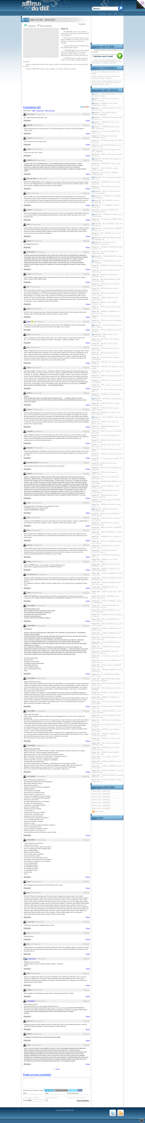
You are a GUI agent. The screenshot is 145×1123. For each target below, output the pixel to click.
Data (33, 110)
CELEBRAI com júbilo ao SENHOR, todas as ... (105, 551)
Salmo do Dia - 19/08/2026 (101, 805)
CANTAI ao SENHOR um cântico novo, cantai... (107, 533)
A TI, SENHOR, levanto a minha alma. (105, 206)
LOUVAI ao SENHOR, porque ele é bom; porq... (106, 716)
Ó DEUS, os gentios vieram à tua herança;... (107, 454)
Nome (24, 1093)
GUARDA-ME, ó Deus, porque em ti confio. (106, 164)
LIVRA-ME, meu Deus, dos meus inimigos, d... (107, 363)
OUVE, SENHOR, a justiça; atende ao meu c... (105, 169)
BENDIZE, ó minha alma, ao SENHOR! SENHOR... (106, 569)
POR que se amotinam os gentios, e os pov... (105, 99)
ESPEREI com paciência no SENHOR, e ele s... (105, 275)
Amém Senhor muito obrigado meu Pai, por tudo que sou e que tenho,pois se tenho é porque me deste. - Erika (106, 82)
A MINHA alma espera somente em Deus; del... (106, 376)
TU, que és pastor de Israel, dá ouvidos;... (106, 459)
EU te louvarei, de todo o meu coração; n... (106, 725)
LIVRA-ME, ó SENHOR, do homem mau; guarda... (105, 734)
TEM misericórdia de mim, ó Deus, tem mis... (105, 353)
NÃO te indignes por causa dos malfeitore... (106, 261)
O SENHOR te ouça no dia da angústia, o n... (106, 183)
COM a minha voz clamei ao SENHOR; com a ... (106, 744)
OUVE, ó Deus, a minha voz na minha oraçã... (106, 385)
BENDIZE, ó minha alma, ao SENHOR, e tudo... (106, 565)
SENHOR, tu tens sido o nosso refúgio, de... (106, 505)
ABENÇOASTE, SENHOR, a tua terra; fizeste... (107, 482)
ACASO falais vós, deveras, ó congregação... (106, 358)
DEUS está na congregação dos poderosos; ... (107, 468)
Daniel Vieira (32, 958)
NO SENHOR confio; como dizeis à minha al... (107, 141)
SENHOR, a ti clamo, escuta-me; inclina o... (106, 739)
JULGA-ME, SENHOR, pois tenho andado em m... (105, 210)
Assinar (25, 1100)
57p (32, 321)
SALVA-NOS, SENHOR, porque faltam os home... (106, 146)
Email (47, 1093)
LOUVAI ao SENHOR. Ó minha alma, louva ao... (107, 762)
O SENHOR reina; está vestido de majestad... (106, 519)
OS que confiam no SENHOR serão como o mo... (106, 666)
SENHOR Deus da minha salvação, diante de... (104, 496)
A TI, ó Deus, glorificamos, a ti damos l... (106, 436)
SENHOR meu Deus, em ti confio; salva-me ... (105, 123)
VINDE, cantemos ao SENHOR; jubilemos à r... (107, 528)
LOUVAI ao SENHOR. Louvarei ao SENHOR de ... (107, 601)
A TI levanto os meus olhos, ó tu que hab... (107, 656)
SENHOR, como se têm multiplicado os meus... (104, 104)
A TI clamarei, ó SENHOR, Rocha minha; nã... (107, 220)
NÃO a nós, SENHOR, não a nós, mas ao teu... (106, 620)
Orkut (110, 14)
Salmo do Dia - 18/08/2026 (101, 808)
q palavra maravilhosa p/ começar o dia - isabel (106, 72)
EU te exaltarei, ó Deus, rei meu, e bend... (105, 757)
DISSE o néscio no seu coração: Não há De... (107, 155)
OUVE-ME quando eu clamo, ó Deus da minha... (107, 109)
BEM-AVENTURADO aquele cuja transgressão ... (106, 238)
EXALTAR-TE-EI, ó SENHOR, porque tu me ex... (107, 229)
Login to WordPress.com (61, 1090)
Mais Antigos (99, 811)
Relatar (88, 120)
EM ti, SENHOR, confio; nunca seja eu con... (107, 418)
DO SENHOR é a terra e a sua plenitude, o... (106, 201)
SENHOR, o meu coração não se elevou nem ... (106, 693)
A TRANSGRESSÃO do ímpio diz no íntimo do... (107, 257)
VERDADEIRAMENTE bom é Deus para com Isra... (106, 427)
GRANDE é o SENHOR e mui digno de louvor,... (106, 312)
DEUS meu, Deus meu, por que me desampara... (106, 192)
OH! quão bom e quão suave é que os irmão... (107, 702)
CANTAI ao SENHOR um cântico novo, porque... (107, 542)
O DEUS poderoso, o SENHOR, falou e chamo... (107, 321)
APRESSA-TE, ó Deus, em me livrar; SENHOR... (106, 413)
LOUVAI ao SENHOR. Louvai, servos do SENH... (106, 611)
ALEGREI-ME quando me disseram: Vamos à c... (105, 652)
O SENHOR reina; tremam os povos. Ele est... (106, 546)
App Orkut (102, 14)
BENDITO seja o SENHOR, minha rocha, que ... (105, 753)
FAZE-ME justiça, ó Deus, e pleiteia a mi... (105, 289)
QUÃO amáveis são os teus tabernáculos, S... (105, 477)
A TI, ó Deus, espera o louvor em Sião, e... (107, 390)
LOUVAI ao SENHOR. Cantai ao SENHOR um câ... (107, 776)
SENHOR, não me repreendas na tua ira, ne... (107, 118)
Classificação (40, 110)
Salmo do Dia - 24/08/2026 (101, 791)
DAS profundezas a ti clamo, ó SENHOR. (107, 689)
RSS (115, 14)
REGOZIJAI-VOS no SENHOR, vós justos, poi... (104, 243)
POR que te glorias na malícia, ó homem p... (107, 330)
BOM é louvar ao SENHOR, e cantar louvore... (106, 514)
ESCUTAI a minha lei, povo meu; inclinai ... (107, 450)
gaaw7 (29, 321)
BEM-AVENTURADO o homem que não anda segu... (107, 95)
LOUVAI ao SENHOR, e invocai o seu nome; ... (107, 574)
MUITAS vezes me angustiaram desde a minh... (107, 684)
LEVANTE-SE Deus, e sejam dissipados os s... (106, 404)
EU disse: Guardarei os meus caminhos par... (106, 271)
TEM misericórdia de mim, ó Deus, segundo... (106, 326)
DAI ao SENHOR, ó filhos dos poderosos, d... (107, 224)
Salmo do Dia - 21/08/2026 (101, 800)
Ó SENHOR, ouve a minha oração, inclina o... (105, 748)
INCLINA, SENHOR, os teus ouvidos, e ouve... (105, 487)
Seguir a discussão (88, 107)
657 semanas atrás (39, 114)
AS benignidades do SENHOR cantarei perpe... (106, 500)
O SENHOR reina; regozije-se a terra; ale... (107, 537)
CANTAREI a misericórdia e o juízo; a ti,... (106, 555)
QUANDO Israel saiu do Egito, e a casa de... (107, 615)
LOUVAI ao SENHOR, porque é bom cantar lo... (107, 767)
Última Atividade (50, 110)
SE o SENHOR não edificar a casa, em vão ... (106, 675)
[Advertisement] (60, 14)
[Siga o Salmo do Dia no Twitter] (112, 1116)
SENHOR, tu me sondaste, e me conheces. (106, 730)
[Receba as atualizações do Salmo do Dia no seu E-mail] (120, 1116)
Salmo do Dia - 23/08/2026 (101, 794)
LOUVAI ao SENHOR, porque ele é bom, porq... (106, 583)
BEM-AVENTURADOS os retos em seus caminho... (107, 638)
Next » (58, 1069)
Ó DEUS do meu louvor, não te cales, (107, 592)
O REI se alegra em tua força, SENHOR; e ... (106, 187)
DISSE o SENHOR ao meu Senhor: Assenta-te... (105, 597)
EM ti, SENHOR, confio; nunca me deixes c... (106, 234)
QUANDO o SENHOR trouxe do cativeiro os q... (107, 670)
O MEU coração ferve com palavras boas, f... (105, 298)
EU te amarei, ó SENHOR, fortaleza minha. (105, 173)
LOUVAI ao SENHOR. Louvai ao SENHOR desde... (107, 771)
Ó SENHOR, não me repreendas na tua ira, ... (107, 266)
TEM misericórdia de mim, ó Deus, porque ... (105, 349)
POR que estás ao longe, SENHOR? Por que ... (104, 136)
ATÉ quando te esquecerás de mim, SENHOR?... (106, 150)
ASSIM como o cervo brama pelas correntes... (105, 284)
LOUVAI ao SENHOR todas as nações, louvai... (106, 629)
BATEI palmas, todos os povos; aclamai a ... (106, 307)
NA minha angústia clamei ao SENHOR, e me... (106, 643)
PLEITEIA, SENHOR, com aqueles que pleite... (105, 252)
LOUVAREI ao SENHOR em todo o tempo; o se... (107, 248)
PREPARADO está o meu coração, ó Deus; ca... (105, 588)
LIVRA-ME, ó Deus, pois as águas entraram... (105, 408)
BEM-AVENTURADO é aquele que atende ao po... (106, 280)
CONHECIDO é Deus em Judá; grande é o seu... (106, 441)
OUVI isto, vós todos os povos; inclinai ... (106, 317)
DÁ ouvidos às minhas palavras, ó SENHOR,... (104, 113)
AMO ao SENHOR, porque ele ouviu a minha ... (106, 624)
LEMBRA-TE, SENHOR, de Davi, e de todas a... (105, 698)
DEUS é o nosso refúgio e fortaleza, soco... (105, 303)
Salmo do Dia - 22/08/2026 (101, 797)
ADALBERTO (31, 1001)
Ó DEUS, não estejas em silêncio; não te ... (104, 473)
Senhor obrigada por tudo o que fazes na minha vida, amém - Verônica (106, 77)
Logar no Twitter (72, 1090)
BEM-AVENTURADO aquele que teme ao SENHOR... (106, 679)
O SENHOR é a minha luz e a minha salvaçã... (107, 215)
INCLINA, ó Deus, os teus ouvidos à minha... (105, 344)
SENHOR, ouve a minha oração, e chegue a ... (105, 560)
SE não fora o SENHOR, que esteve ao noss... (106, 661)
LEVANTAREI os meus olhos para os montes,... (106, 647)
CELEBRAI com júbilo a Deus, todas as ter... (106, 395)
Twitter (121, 14)
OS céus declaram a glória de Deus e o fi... (107, 178)
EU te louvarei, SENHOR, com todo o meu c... (106, 132)
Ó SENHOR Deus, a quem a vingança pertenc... (105, 523)
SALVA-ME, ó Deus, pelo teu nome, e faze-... (106, 340)
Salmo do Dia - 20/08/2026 (101, 802)
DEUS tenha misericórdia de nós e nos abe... (106, 399)
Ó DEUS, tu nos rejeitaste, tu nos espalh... (107, 367)
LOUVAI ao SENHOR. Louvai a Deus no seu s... (107, 780)
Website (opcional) (72, 1093)
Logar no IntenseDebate (49, 1090)
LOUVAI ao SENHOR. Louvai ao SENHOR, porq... (107, 578)
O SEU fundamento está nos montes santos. (106, 491)
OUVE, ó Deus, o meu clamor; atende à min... (106, 372)
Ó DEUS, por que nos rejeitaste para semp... (107, 432)
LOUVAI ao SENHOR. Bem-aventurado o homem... (106, 606)
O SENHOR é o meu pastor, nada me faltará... (106, 197)
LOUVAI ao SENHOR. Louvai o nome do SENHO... (107, 711)
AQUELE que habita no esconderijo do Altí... (105, 510)
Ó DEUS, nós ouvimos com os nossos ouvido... (106, 294)
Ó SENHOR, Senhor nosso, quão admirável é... (106, 127)
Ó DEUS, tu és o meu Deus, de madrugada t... (106, 381)
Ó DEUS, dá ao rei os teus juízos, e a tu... (105, 422)
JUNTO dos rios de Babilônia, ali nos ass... (106, 721)
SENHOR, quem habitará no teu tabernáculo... (106, 160)
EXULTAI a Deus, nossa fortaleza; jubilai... (104, 464)
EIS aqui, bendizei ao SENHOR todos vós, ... (107, 707)
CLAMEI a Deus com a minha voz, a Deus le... (106, 445)
